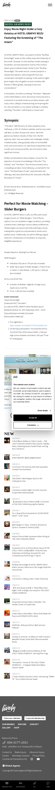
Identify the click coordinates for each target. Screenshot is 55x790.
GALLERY (6, 727)
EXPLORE (22, 724)
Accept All (33, 418)
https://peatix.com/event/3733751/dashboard (28, 325)
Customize (31, 425)
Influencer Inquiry (36, 752)
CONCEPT (34, 724)
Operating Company (20, 755)
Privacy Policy (39, 755)
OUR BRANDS (8, 724)
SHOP (16, 727)
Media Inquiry (20, 752)
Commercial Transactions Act (14, 759)
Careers (5, 755)
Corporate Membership (35, 718)
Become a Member (13, 718)
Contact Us (7, 752)
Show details (43, 410)
